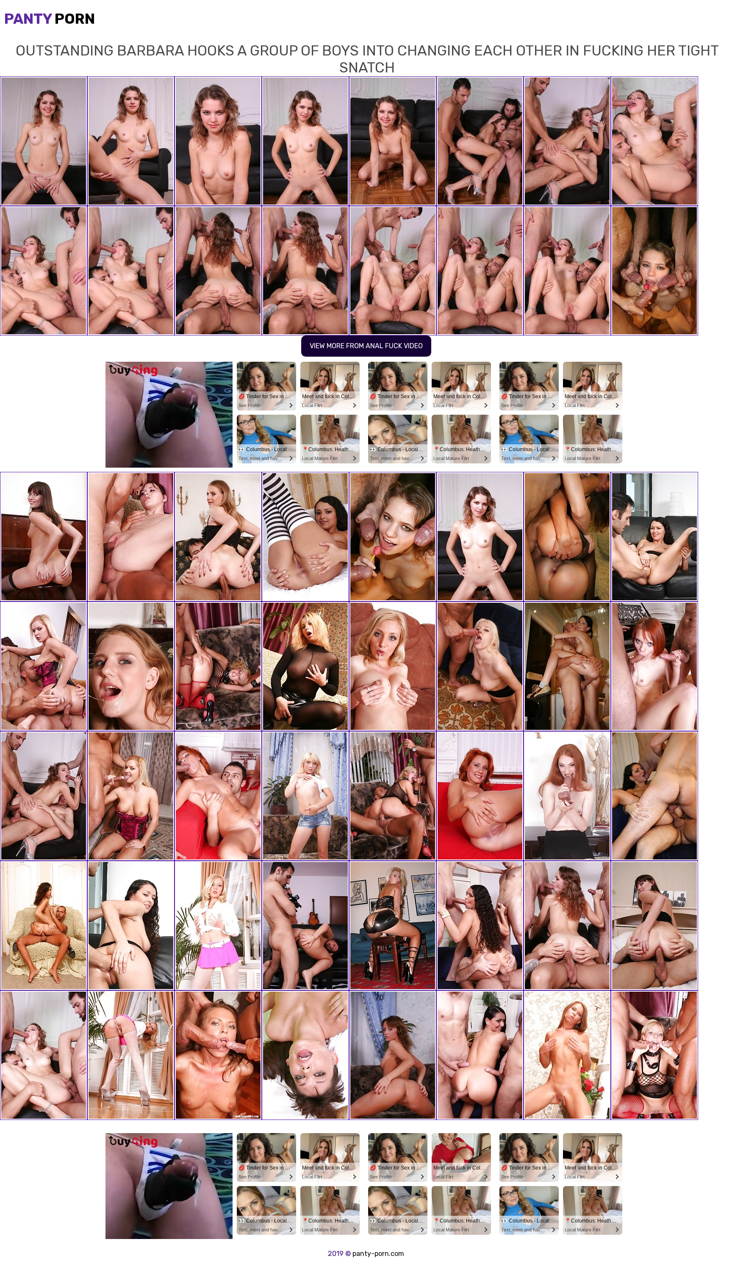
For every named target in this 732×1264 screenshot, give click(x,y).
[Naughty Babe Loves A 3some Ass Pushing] (131, 537)
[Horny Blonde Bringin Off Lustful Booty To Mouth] (131, 666)
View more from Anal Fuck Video (366, 346)
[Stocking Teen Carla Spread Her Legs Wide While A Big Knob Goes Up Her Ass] (654, 925)
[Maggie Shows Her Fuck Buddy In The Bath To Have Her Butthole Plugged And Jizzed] (567, 666)
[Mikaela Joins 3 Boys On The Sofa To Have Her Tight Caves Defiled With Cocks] (654, 796)
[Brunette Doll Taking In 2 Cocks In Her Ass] (218, 1055)
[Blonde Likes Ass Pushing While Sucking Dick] (392, 537)
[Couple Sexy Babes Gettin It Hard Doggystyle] (567, 537)
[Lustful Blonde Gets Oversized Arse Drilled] (218, 666)
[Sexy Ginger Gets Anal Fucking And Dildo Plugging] (567, 796)
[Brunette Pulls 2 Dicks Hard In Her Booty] (218, 796)
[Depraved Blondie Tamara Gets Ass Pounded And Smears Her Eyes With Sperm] (392, 666)
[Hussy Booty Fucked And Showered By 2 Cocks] (305, 1055)
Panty (49, 19)
